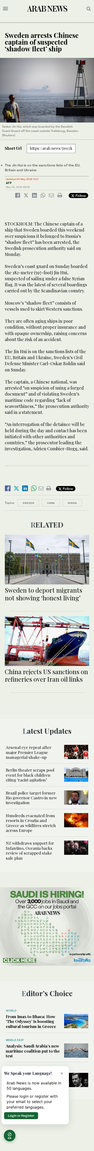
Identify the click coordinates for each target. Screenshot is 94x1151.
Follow (80, 195)
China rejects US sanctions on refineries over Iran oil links (46, 675)
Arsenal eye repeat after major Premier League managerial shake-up (28, 752)
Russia (72, 502)
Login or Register (21, 1115)
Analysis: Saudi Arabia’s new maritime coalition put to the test (33, 1050)
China (51, 502)
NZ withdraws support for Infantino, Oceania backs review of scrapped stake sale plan (30, 850)
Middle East (15, 1040)
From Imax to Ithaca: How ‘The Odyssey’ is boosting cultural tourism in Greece (31, 1021)
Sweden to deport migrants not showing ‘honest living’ (43, 594)
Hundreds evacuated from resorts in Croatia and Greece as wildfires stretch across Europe (31, 823)
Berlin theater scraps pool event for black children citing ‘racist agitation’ (30, 774)
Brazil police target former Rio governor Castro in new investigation (31, 797)
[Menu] (5, 8)
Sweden (28, 502)
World (11, 1010)
